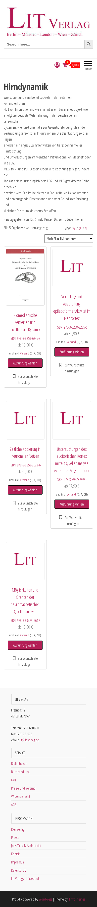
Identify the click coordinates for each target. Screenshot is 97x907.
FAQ (13, 779)
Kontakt (15, 853)
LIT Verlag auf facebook (25, 878)
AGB (13, 804)
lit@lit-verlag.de (29, 739)
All (87, 228)
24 (73, 228)
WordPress (45, 899)
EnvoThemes (77, 899)
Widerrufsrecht (20, 796)
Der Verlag (17, 829)
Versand (24, 353)
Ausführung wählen (25, 362)
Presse (15, 837)
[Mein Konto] (57, 65)
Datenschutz (18, 870)
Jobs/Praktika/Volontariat (26, 845)
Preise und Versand (23, 788)
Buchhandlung (20, 771)
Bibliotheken (19, 763)
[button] (25, 379)
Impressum (18, 861)
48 (80, 228)
